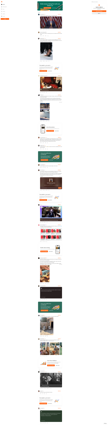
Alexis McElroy (42, 371)
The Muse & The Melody (45, 385)
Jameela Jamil (42, 38)
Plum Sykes (41, 315)
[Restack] (45, 142)
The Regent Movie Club (43, 75)
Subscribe (59, 14)
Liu (40, 204)
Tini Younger (42, 164)
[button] (5, 4)
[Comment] (42, 92)
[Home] (2, 2)
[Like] (40, 92)
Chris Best (41, 408)
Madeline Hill (42, 145)
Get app (105, 423)
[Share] (49, 29)
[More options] (61, 14)
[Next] (61, 348)
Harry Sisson (42, 14)
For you (39, 12)
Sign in (99, 13)
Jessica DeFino (42, 285)
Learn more (57, 130)
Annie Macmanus (42, 137)
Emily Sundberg (42, 224)
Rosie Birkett (42, 338)
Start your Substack (50, 130)
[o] (51, 212)
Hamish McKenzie (42, 32)
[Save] (61, 89)
